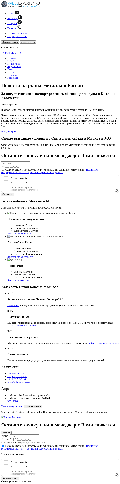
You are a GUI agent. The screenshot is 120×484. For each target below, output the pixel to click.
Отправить (7, 194)
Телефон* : (7, 439)
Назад (4, 131)
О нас (11, 61)
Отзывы (12, 72)
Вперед (12, 131)
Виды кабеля (14, 66)
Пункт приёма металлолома (22, 325)
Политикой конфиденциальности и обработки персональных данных (49, 171)
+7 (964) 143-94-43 (17, 33)
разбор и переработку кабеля (103, 343)
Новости (12, 75)
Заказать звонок (10, 42)
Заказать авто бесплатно (20, 233)
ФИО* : (5, 436)
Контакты (13, 77)
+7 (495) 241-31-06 (17, 36)
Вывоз (11, 69)
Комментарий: (9, 442)
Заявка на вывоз (33, 406)
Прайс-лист (14, 63)
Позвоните (13, 305)
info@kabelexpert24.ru (19, 382)
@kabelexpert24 (16, 373)
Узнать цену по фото (12, 406)
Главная (12, 58)
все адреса (13, 401)
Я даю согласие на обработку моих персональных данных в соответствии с (49, 171)
